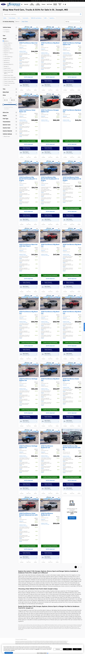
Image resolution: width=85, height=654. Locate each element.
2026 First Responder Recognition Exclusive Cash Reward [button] (68, 68)
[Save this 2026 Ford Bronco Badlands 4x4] (59, 498)
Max (11, 97)
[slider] (3, 104)
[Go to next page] (81, 567)
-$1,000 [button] (36, 64)
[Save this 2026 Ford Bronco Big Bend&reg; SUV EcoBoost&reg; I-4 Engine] (37, 162)
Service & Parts (55, 4)
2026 (5, 18)
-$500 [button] (36, 53)
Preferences (58, 649)
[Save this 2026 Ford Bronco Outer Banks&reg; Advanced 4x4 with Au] (37, 498)
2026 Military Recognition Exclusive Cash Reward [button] (24, 62)
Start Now (72, 517)
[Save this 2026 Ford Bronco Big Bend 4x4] (59, 27)
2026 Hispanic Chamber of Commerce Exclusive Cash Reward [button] (68, 60)
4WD (46, 18)
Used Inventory (38, 4)
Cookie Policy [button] (37, 649)
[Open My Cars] (65, 4)
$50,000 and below (36, 18)
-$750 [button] (36, 57)
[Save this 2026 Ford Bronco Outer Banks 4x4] (37, 94)
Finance (43, 4)
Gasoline (52, 18)
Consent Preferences (8, 652)
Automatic (26, 18)
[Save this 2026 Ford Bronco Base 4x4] (37, 27)
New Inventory (32, 4)
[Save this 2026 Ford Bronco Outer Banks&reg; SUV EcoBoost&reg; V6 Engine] (80, 162)
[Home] (3, 4)
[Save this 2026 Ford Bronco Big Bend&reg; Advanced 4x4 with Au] (80, 430)
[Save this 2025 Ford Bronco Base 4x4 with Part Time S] (37, 229)
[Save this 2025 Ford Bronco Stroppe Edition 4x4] (59, 94)
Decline (67, 649)
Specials (26, 4)
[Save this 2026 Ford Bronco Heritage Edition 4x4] (80, 27)
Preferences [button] (13, 650)
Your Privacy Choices (42, 653)
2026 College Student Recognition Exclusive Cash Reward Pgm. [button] (24, 59)
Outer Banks (12, 18)
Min (3, 97)
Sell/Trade (49, 4)
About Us (59, 4)
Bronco (17, 21)
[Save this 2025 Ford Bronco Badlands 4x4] (59, 430)
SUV (19, 18)
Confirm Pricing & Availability (28, 73)
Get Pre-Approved (28, 77)
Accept (77, 649)
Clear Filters (25, 21)
